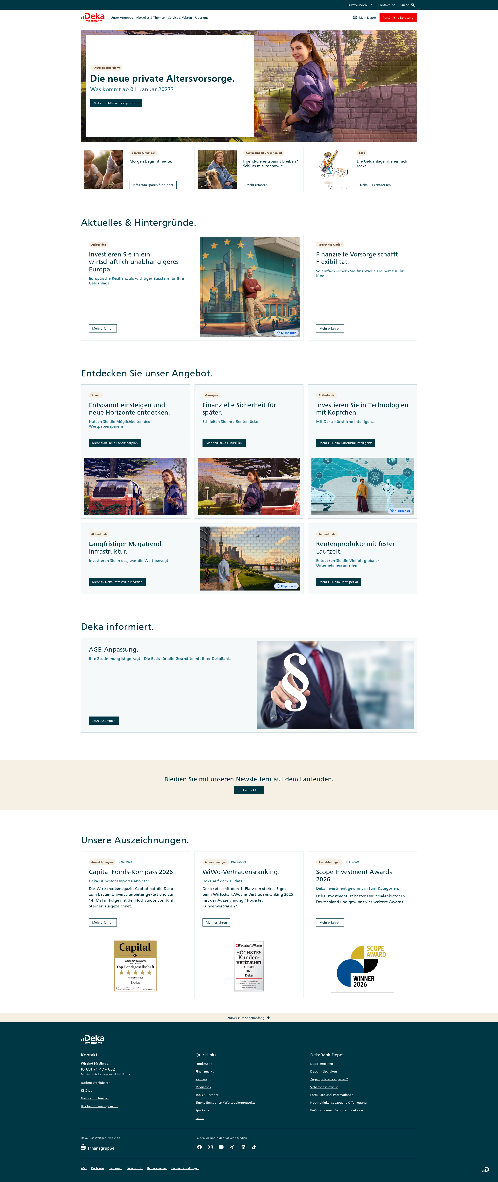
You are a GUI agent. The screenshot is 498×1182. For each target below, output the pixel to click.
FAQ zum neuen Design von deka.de (336, 1110)
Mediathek (203, 1087)
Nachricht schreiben (95, 1098)
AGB (84, 1168)
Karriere (201, 1079)
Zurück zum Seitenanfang (249, 1017)
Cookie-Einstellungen (185, 1168)
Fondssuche (204, 1064)
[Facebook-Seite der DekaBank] (199, 1147)
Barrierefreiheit (157, 1168)
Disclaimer (97, 1168)
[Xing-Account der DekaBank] (232, 1147)
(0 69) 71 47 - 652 (98, 1069)
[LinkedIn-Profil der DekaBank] (243, 1147)
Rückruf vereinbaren (95, 1083)
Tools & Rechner (207, 1095)
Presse (200, 1118)
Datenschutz (135, 1168)
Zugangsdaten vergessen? (329, 1079)
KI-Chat (86, 1090)
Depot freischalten (323, 1071)
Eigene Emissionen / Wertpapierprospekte (226, 1102)
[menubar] (381, 5)
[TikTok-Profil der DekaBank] (254, 1147)
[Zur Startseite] (92, 17)
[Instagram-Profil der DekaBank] (210, 1147)
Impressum (115, 1168)
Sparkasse (203, 1110)
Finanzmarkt (205, 1071)
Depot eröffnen (321, 1064)
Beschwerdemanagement (99, 1106)
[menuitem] (360, 5)
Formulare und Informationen (331, 1095)
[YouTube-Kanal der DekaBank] (221, 1147)
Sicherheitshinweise (324, 1087)
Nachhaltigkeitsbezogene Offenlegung (338, 1102)
